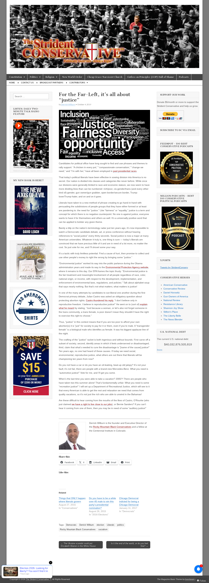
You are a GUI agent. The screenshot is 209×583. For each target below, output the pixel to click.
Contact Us (27, 83)
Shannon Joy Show (173, 308)
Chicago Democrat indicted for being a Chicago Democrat (129, 501)
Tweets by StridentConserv (174, 267)
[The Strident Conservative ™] (104, 34)
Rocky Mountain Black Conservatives (112, 426)
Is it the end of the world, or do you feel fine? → (129, 544)
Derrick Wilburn (68, 104)
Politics (34, 77)
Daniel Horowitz (171, 292)
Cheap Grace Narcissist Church (104, 77)
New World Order (72, 77)
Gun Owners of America (175, 296)
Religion (50, 77)
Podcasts (184, 77)
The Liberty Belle (172, 315)
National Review (171, 300)
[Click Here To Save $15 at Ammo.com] (31, 394)
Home (12, 83)
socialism (102, 529)
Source (159, 350)
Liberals (110, 525)
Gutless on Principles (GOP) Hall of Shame (150, 77)
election (100, 525)
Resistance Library (173, 304)
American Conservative (175, 285)
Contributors (77, 83)
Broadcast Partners (51, 83)
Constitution (15, 77)
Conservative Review (174, 288)
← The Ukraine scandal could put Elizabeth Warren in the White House (78, 544)
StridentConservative (21, 171)
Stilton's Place (170, 311)
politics (120, 525)
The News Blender (173, 319)
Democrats (71, 525)
